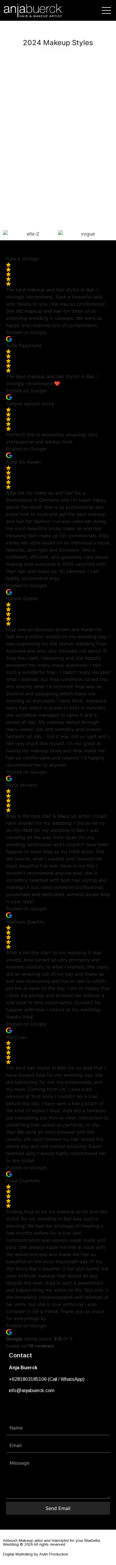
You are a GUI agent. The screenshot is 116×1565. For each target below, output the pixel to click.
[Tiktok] (34, 1408)
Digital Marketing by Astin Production (35, 1554)
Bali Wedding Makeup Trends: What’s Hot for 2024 (58, 78)
